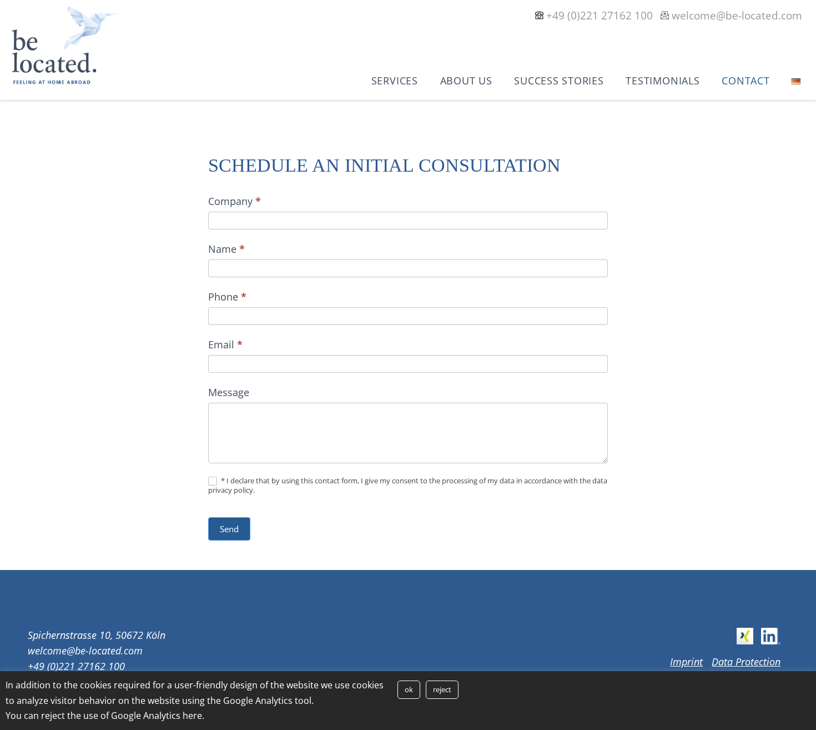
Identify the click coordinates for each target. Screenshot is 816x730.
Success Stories (558, 80)
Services (394, 80)
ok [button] (409, 689)
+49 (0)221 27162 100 (599, 15)
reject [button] (442, 689)
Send (229, 528)
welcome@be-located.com (737, 15)
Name (226, 249)
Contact (745, 80)
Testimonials (662, 80)
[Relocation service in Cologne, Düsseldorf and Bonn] (66, 82)
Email (225, 344)
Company (234, 201)
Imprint (686, 661)
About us (466, 80)
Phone (227, 296)
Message (228, 392)
